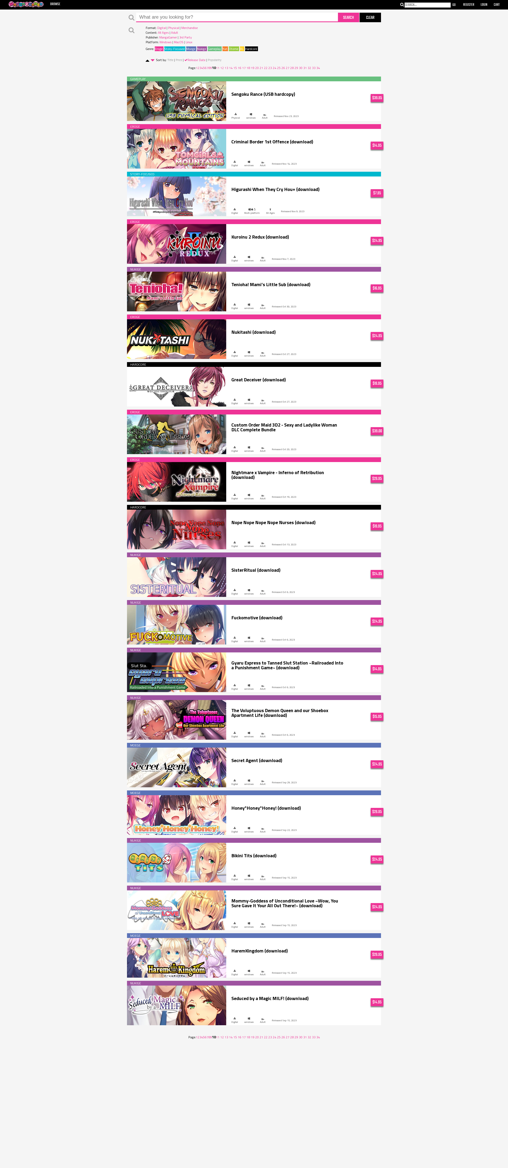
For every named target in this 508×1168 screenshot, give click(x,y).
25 (279, 67)
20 (257, 67)
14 (231, 67)
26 (283, 67)
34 (318, 67)
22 (265, 67)
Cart (497, 5)
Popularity (214, 60)
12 (222, 67)
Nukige (201, 48)
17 (244, 67)
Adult (174, 32)
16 (239, 67)
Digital (161, 27)
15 (235, 67)
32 (309, 67)
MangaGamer (168, 37)
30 (300, 67)
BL (241, 48)
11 (217, 67)
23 (270, 67)
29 (296, 67)
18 (248, 67)
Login (484, 5)
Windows (165, 42)
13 (226, 67)
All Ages (163, 32)
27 (287, 67)
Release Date (197, 60)
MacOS (178, 42)
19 (252, 67)
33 (314, 67)
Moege (190, 48)
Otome (233, 48)
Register (468, 5)
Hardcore (251, 48)
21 (261, 67)
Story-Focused (174, 48)
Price (179, 60)
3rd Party (185, 37)
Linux (189, 42)
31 (305, 67)
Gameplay (214, 48)
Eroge (159, 48)
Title (170, 60)
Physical (173, 27)
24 (274, 67)
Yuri (224, 48)
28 (292, 67)
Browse (55, 4)
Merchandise (189, 27)
